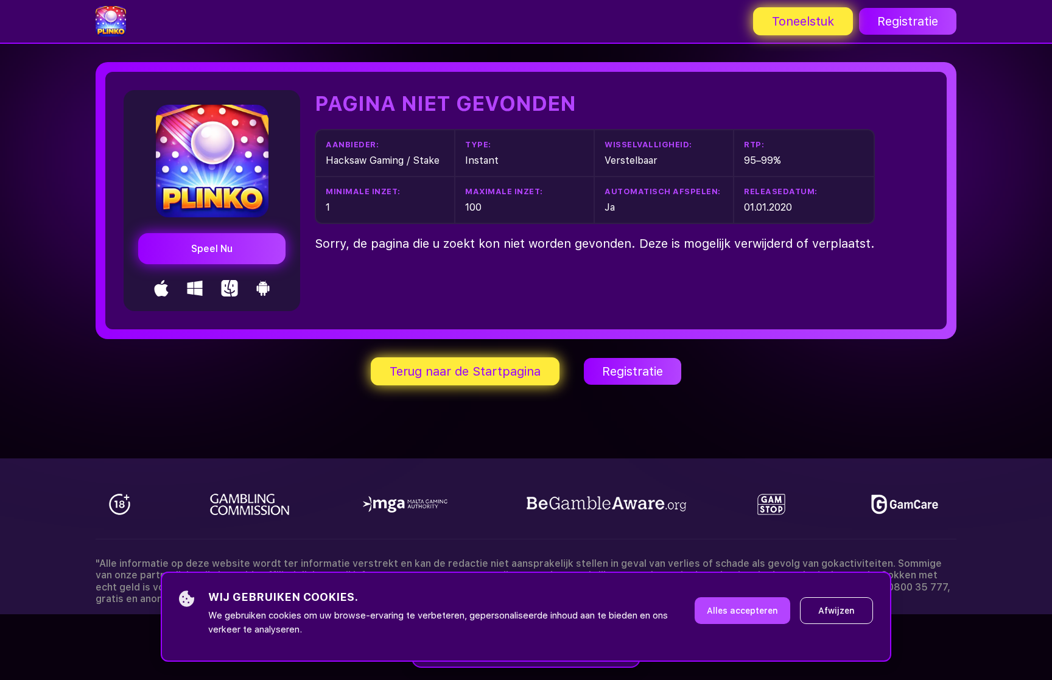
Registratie (907, 21)
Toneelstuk (803, 21)
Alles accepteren (742, 610)
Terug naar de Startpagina (465, 371)
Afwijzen (836, 610)
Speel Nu (212, 248)
